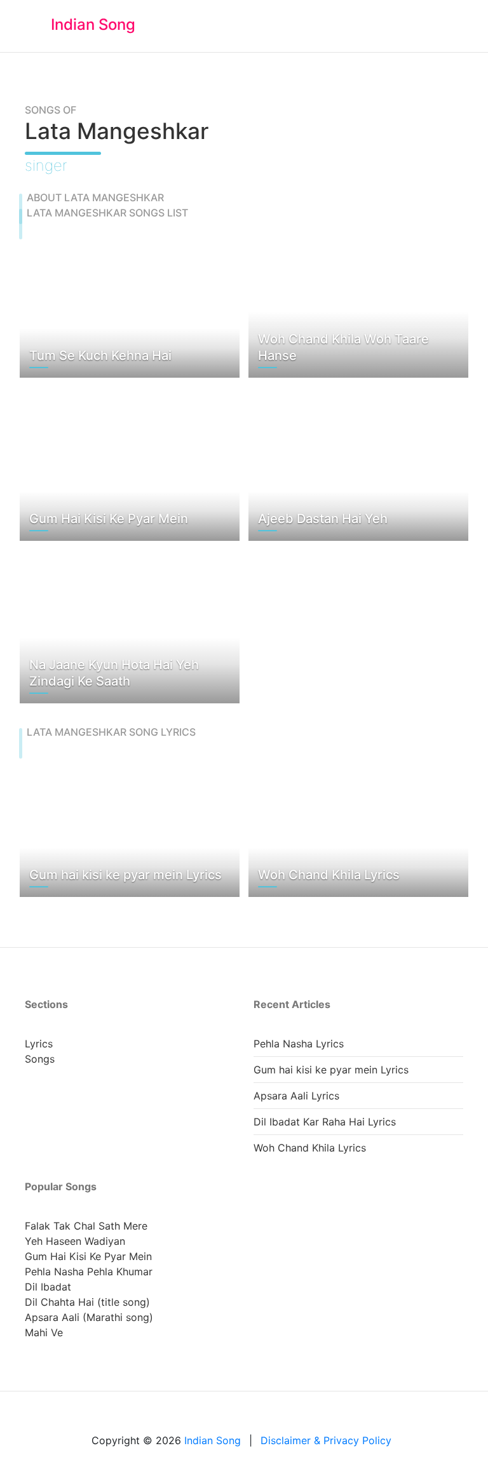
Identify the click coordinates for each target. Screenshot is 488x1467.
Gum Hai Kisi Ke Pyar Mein (88, 1256)
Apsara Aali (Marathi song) (89, 1317)
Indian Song (93, 24)
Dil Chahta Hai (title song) (87, 1302)
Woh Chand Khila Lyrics (310, 1147)
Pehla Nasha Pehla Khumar (88, 1271)
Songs (40, 1058)
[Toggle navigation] (448, 26)
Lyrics (39, 1043)
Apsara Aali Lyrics (296, 1095)
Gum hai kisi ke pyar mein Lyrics (331, 1069)
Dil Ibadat (48, 1286)
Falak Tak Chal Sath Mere (86, 1225)
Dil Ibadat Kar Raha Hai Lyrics (325, 1121)
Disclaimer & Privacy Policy (326, 1440)
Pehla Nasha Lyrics (299, 1043)
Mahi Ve (44, 1332)
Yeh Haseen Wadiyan (75, 1241)
